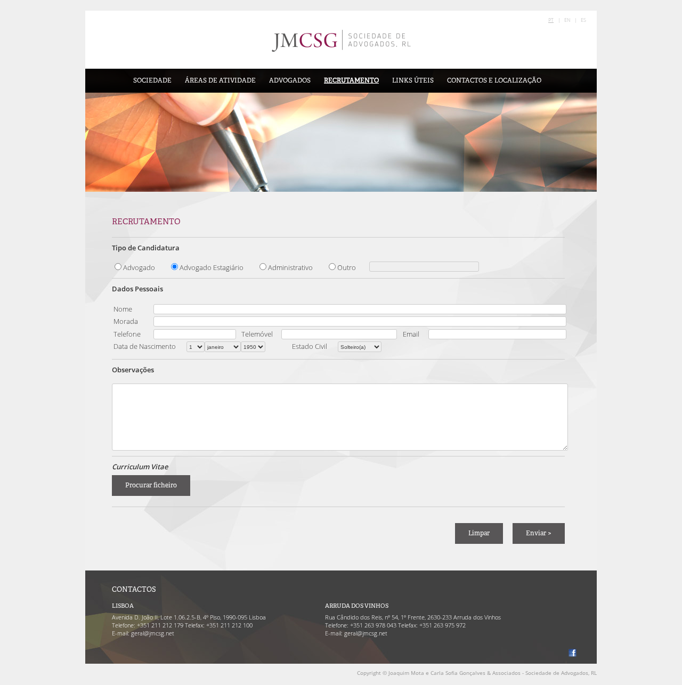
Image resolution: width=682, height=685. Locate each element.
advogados (290, 81)
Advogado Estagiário (211, 267)
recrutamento (351, 81)
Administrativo (290, 267)
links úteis (413, 81)
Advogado (139, 267)
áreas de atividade (220, 81)
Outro (346, 267)
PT (551, 20)
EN (567, 20)
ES (583, 20)
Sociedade (152, 81)
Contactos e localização (494, 81)
